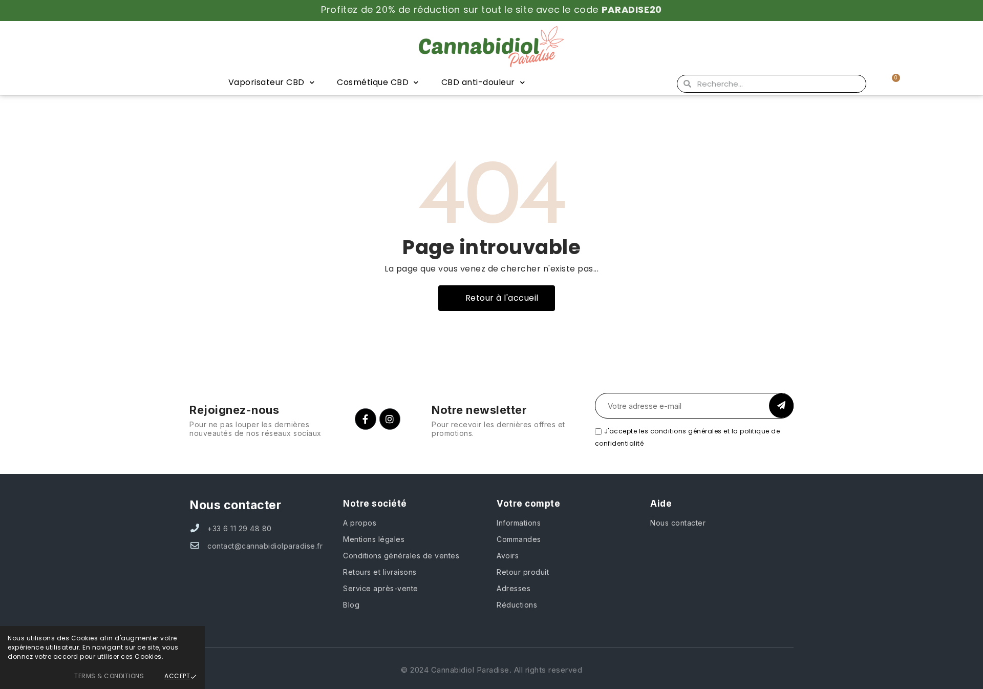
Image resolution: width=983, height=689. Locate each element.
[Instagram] (390, 419)
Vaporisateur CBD (266, 82)
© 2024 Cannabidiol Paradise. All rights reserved (491, 670)
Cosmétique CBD (373, 82)
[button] (496, 298)
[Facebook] (365, 419)
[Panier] (892, 83)
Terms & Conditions (109, 676)
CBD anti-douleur (478, 82)
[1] (781, 405)
